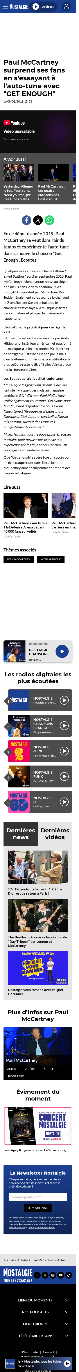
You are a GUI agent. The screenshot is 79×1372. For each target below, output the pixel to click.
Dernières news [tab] (20, 834)
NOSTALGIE (42, 698)
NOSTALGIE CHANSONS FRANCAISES (39, 652)
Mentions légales (32, 1356)
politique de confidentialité (41, 1227)
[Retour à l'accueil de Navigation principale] (18, 6)
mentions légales (17, 1227)
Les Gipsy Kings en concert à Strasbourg (35, 1150)
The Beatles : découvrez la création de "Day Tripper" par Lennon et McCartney (37, 941)
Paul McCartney (22, 1060)
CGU (52, 1356)
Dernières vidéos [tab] (55, 834)
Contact (48, 1352)
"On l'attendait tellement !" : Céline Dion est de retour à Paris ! (35, 891)
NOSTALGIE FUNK (42, 774)
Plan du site (30, 1352)
